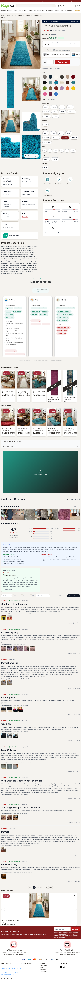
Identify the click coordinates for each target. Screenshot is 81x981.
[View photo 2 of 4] (9, 709)
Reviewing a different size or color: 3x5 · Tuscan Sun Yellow (17, 613)
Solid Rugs (24, 15)
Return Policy (43, 969)
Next (50, 887)
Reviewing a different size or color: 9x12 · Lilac (13, 644)
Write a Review (74, 595)
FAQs (41, 967)
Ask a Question (48, 68)
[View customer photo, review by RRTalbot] (75, 514)
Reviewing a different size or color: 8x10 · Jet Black (14, 731)
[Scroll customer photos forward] (77, 514)
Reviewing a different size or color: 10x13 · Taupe (14, 813)
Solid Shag (32, 15)
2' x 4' (45, 133)
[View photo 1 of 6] (3, 648)
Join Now (75, 929)
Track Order (77, 1)
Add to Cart (62, 62)
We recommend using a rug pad (61, 50)
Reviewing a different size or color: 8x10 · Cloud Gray (17, 586)
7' (66, 150)
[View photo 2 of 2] (9, 617)
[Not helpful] (79, 855)
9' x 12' (55, 116)
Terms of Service (60, 937)
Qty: (45, 62)
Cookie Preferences (7, 974)
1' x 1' (45, 124)
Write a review (61, 30)
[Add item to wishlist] (12, 372)
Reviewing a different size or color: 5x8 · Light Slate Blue (16, 762)
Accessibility (43, 971)
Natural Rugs (40, 10)
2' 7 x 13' (64, 137)
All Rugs (3, 10)
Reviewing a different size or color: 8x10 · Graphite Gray (15, 679)
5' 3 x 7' (70, 107)
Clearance (77, 10)
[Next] (76, 386)
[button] (37, 22)
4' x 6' (62, 107)
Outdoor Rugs (32, 10)
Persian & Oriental (12, 10)
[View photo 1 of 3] (3, 735)
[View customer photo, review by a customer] (7, 514)
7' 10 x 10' (71, 111)
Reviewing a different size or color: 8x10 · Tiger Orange (15, 845)
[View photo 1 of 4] (3, 709)
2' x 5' (53, 133)
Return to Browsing (7, 15)
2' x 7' (61, 133)
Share (58, 68)
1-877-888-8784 (7, 1)
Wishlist (71, 6)
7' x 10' (62, 111)
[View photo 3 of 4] (15, 709)
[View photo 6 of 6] (32, 648)
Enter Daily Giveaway (26, 963)
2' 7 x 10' (46, 137)
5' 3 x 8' (46, 111)
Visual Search (68, 10)
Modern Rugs (22, 10)
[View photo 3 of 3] (15, 735)
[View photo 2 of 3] (9, 735)
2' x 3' (45, 107)
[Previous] (3, 386)
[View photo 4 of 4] (20, 709)
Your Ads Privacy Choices (9, 972)
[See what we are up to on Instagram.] (64, 967)
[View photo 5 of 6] (26, 648)
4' (49, 150)
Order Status (43, 965)
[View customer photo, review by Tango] (29, 514)
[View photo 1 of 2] (3, 617)
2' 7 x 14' (74, 137)
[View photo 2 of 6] (9, 648)
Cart (78, 6)
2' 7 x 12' (55, 137)
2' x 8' (68, 133)
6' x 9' (54, 111)
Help (71, 1)
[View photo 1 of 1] (3, 849)
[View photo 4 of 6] (20, 648)
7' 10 (73, 150)
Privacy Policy (62, 934)
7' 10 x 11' (46, 116)
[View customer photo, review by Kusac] (18, 514)
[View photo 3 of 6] (15, 648)
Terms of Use (5, 968)
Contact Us (43, 963)
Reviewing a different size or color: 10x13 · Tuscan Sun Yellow (17, 872)
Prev (30, 887)
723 (46, 887)
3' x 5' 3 (54, 107)
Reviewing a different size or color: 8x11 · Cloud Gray (15, 794)
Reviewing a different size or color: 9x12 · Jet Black (14, 705)
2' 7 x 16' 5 (47, 142)
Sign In (62, 6)
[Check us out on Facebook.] (61, 967)
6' (61, 150)
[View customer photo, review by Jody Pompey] (64, 514)
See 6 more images (31, 156)
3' (44, 150)
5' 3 (56, 150)
